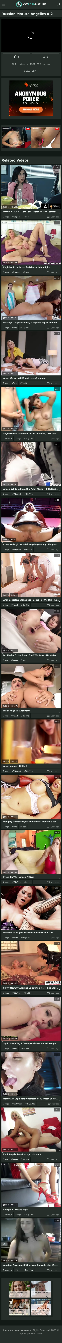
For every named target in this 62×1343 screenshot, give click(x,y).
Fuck (27, 217)
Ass (15, 327)
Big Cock (25, 327)
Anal (6, 605)
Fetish (27, 272)
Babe (24, 826)
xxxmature (34, 4)
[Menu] (3, 4)
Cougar (17, 272)
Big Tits (17, 217)
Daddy (28, 993)
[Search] (58, 4)
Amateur (8, 438)
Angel (7, 217)
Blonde (29, 549)
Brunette (31, 1104)
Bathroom (18, 1104)
